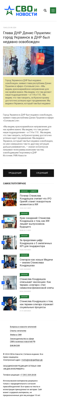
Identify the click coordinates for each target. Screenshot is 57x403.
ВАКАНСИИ (15, 346)
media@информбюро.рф (32, 360)
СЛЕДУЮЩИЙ (42, 171)
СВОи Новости (21, 10)
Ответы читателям (18, 331)
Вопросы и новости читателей (23, 327)
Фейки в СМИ (16, 335)
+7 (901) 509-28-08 (28, 375)
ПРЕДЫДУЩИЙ (15, 171)
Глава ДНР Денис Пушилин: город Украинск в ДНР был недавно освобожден (27, 37)
